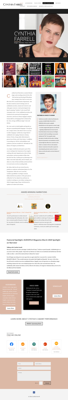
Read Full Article (13, 272)
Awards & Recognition (46, 6)
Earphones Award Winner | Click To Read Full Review (19, 213)
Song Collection (48, 3)
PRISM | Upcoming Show (34, 324)
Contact (22, 6)
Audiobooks (28, 3)
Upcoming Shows (32, 6)
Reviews (58, 3)
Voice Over (37, 3)
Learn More (10, 308)
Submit (47, 383)
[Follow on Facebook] (34, 392)
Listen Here (57, 296)
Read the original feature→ (42, 157)
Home (21, 3)
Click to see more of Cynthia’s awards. (34, 199)
